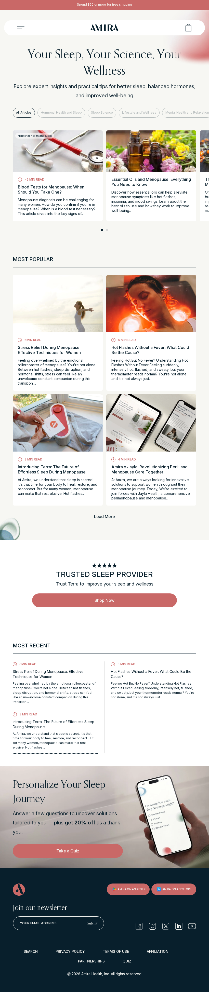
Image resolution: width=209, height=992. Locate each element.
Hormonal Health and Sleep (61, 112)
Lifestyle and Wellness (139, 112)
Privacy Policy (70, 951)
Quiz (127, 961)
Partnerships (91, 961)
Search (31, 951)
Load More (104, 516)
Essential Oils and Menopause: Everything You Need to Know (151, 182)
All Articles (24, 112)
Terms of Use (116, 951)
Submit (92, 923)
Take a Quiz (67, 850)
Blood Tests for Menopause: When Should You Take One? (51, 189)
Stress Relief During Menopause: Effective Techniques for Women (49, 350)
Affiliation (157, 951)
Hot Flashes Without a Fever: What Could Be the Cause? (150, 350)
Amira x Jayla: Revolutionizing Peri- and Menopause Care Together (149, 469)
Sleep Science (102, 112)
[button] (20, 27)
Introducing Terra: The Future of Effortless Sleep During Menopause (52, 469)
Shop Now (104, 600)
